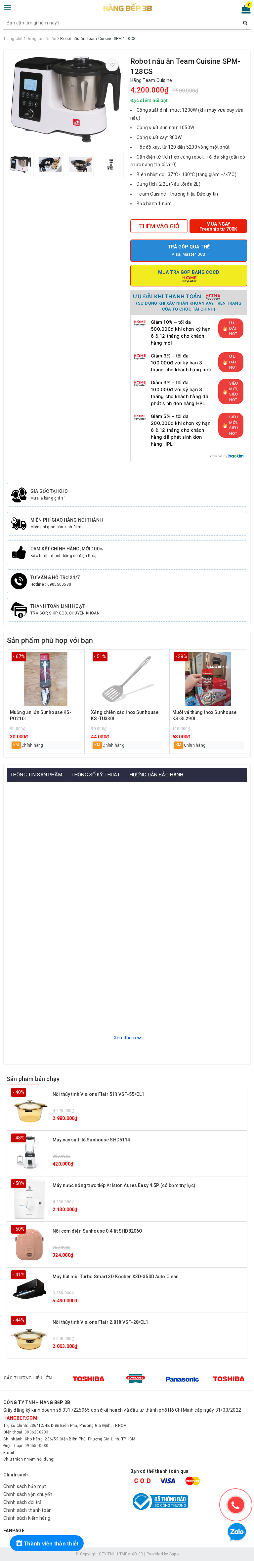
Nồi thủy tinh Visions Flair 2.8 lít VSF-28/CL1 (100, 1322)
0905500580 (36, 1445)
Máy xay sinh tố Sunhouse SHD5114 (91, 1139)
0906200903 (36, 1432)
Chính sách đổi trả (22, 1502)
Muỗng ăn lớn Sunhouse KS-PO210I (41, 716)
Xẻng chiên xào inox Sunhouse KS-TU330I (124, 716)
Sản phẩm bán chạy (33, 1078)
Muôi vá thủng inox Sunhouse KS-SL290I (204, 716)
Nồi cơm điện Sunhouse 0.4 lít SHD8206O (97, 1231)
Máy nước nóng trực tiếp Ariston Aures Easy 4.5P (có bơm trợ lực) (124, 1185)
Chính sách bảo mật (24, 1486)
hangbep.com (20, 1418)
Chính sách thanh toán (27, 1510)
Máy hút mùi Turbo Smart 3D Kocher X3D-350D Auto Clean (116, 1276)
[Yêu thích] (112, 64)
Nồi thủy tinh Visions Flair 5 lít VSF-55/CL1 (98, 1094)
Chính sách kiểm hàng (26, 1518)
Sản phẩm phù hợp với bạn (50, 640)
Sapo (174, 1554)
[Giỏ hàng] (243, 10)
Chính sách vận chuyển (27, 1494)
